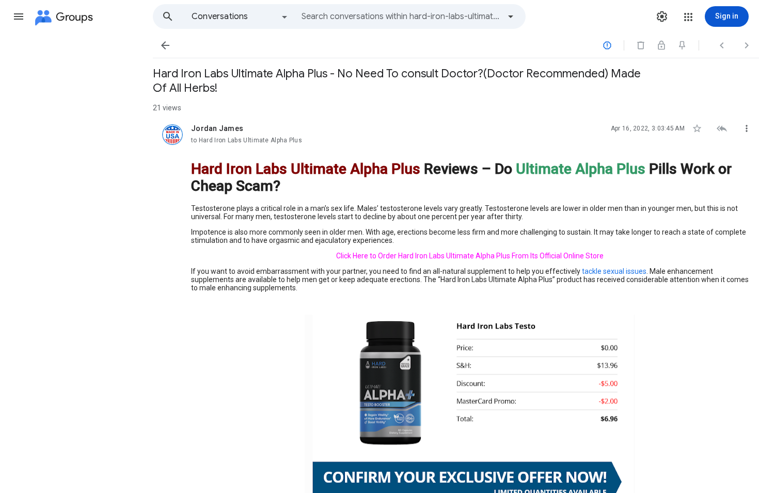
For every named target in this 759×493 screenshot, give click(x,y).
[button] (18, 16)
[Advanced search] (510, 16)
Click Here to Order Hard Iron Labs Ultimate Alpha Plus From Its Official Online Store (470, 256)
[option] (240, 16)
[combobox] (400, 16)
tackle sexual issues (614, 271)
